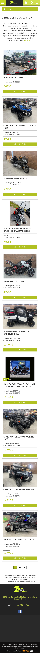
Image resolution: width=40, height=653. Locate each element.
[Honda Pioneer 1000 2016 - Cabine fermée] (20, 316)
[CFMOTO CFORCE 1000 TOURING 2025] (20, 421)
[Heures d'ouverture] (26, 3)
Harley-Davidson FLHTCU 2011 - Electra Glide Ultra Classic (19, 385)
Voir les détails (20, 91)
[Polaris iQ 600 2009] (20, 62)
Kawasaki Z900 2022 (13, 281)
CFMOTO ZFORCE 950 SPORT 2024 (19, 489)
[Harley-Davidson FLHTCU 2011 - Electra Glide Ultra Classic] (20, 369)
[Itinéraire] (31, 3)
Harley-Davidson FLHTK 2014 (18, 540)
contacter (27, 40)
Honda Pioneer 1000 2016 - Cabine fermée (16, 332)
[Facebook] (20, 611)
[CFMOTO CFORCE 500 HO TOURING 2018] (20, 110)
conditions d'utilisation (27, 646)
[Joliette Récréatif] (14, 3)
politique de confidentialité (9, 646)
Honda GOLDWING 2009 (15, 178)
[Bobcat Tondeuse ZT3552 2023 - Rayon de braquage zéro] (20, 213)
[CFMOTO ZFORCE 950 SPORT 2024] (20, 474)
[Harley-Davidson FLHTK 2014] (20, 524)
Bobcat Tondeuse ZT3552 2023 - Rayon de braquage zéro (19, 229)
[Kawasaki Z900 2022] (20, 266)
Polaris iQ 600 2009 (13, 77)
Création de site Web (13, 651)
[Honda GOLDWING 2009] (20, 163)
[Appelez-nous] (37, 3)
